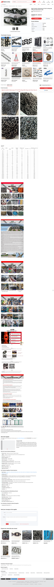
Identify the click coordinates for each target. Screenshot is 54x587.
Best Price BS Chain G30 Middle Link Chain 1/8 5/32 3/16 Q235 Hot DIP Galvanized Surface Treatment (5, 557)
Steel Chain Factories (4, 572)
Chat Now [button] (48, 18)
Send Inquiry (36, 18)
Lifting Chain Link (4, 574)
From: (4, 512)
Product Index (41, 581)
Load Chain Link (10, 574)
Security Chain (16, 568)
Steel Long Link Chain (46, 572)
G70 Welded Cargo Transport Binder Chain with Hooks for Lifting (48, 63)
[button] (31, 1)
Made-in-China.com (23, 582)
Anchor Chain (20, 472)
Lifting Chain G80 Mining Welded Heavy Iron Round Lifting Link (37, 48)
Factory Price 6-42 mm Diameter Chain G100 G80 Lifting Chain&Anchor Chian (16, 63)
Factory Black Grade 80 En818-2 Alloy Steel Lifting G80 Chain (26, 63)
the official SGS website (21, 438)
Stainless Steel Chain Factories (13, 572)
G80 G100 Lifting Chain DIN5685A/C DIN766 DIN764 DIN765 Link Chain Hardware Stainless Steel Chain (48, 78)
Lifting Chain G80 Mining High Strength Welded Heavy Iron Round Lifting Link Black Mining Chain (26, 78)
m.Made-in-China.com (29, 582)
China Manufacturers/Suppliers (20, 581)
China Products (14, 581)
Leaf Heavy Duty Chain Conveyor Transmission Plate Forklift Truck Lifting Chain (16, 78)
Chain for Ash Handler (26, 472)
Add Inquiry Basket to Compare (15, 31)
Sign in (52, 2)
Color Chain (27, 572)
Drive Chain (11, 568)
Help (38, 4)
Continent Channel (37, 581)
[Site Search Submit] (34, 2)
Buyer (34, 4)
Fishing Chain (35, 472)
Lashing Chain (12, 472)
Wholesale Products (27, 581)
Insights (45, 581)
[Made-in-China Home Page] (5, 2)
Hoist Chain (30, 472)
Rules (52, 4)
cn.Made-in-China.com (35, 582)
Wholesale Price (32, 581)
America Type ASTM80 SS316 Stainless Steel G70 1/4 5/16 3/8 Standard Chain (16, 557)
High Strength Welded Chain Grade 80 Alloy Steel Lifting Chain (26, 48)
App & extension (43, 4)
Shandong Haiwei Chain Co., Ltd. (37, 11)
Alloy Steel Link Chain (39, 572)
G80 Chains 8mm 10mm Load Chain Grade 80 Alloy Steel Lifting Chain (6, 48)
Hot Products (9, 581)
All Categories (4, 4)
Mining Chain (16, 472)
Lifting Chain (8, 472)
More (1, 576)
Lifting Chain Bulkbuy (16, 574)
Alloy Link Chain (33, 572)
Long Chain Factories (21, 572)
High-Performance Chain (5, 568)
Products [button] (14, 1)
